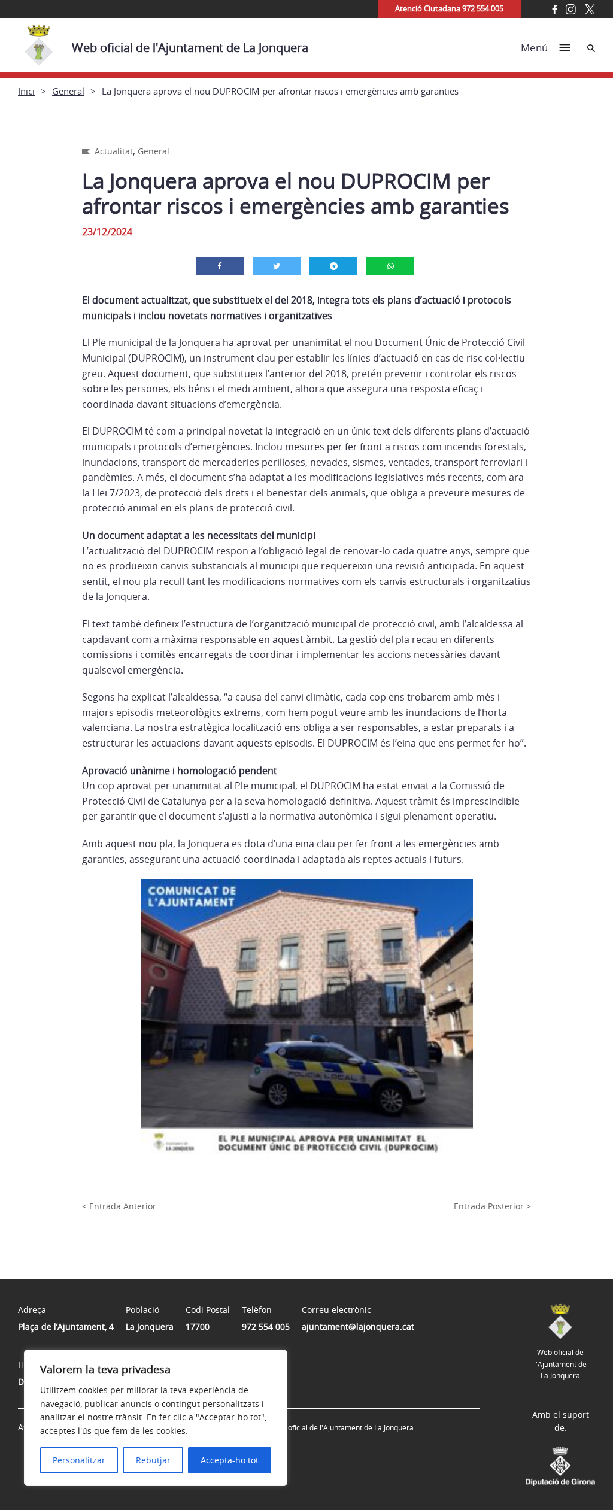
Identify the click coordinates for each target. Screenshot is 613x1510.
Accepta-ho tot (230, 1460)
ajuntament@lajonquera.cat (358, 1326)
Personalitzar (79, 1460)
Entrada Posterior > (492, 1206)
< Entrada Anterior (119, 1206)
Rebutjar (153, 1460)
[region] (155, 1418)
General (68, 91)
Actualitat (114, 151)
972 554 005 (266, 1326)
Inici (26, 91)
